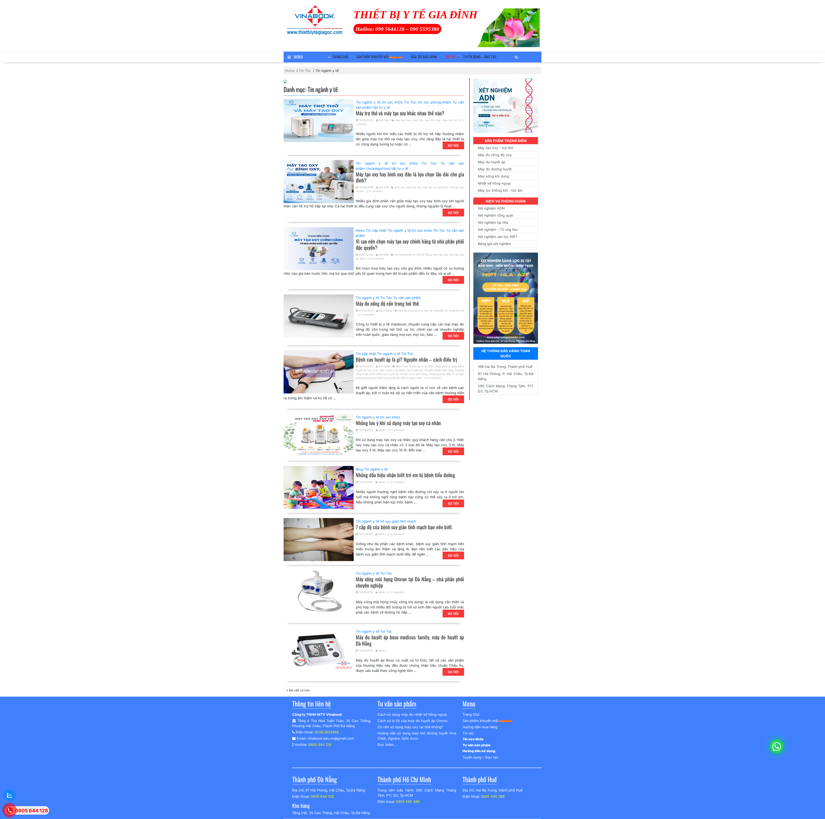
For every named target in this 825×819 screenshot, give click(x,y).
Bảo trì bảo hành (424, 56)
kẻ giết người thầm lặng (439, 370)
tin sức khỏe (392, 102)
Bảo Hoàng (385, 310)
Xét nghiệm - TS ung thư (498, 229)
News (360, 230)
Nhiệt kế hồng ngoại (494, 183)
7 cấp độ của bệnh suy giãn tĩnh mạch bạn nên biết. (404, 527)
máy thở (417, 120)
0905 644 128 (319, 744)
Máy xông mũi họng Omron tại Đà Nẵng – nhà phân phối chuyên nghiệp (410, 582)
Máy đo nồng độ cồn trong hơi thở (387, 303)
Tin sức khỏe (473, 739)
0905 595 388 (408, 801)
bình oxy (399, 187)
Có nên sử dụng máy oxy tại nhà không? (410, 727)
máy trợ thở (449, 120)
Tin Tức (410, 102)
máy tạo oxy (403, 120)
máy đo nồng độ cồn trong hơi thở (444, 310)
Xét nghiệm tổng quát (495, 215)
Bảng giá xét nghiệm (494, 244)
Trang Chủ (340, 56)
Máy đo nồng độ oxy (495, 155)
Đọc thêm (453, 145)
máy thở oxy (432, 120)
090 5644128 (390, 29)
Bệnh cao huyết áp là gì (411, 366)
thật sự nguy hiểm (411, 377)
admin (382, 430)
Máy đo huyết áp (491, 162)
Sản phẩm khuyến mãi (372, 56)
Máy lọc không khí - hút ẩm (500, 190)
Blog (359, 469)
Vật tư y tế (381, 107)
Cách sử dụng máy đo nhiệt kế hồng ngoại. (412, 714)
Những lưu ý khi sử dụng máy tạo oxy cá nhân (398, 423)
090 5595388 (424, 29)
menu (298, 57)
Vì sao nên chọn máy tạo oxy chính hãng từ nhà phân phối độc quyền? (410, 244)
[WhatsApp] (777, 746)
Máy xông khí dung (493, 176)
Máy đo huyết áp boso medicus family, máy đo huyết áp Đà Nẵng (410, 640)
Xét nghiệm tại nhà (493, 222)
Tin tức (450, 56)
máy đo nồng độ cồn (410, 310)
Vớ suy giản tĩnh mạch (398, 521)
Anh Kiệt (384, 120)
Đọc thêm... (386, 744)
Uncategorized (378, 168)
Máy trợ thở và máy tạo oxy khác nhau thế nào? (400, 113)
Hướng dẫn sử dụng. (479, 751)
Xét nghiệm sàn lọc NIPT (498, 236)
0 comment (376, 191)
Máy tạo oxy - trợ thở (495, 148)
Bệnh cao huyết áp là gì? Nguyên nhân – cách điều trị (406, 359)
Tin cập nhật (376, 230)
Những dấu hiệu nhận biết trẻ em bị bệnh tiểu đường (405, 475)
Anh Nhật (384, 366)
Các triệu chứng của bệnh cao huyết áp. (398, 370)
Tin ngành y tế (368, 102)
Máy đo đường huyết (495, 169)
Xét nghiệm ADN (491, 208)
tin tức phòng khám (434, 102)
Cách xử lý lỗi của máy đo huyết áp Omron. (412, 721)
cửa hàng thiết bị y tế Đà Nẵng (412, 254)
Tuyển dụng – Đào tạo (479, 56)
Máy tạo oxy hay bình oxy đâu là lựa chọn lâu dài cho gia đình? (410, 177)
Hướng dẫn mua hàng (480, 727)
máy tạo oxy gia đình (435, 187)
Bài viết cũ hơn (299, 690)
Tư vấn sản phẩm (407, 298)
